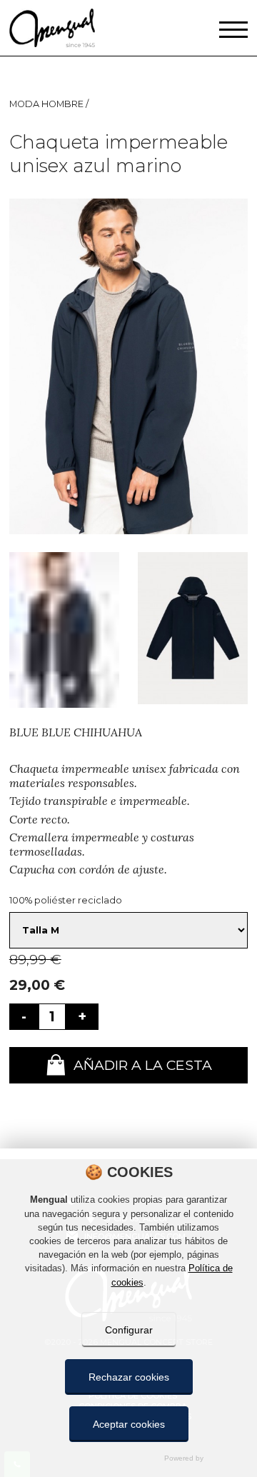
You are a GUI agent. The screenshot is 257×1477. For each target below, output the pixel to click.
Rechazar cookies (129, 1377)
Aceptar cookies (129, 1424)
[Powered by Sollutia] (128, 1458)
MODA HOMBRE (47, 104)
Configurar (129, 1330)
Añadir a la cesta (143, 1064)
